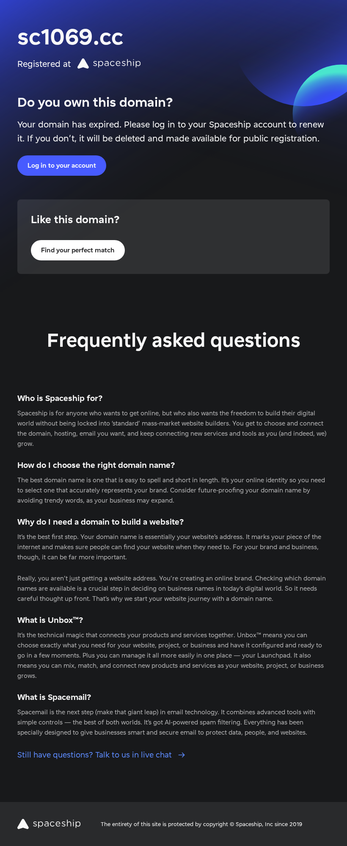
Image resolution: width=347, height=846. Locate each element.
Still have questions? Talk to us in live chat (95, 755)
